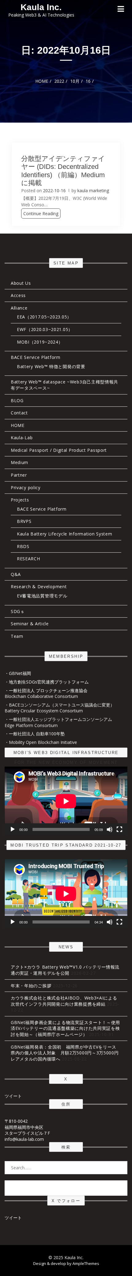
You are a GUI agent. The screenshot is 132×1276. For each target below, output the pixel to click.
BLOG (17, 400)
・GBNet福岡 (18, 673)
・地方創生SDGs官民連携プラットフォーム (47, 682)
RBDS (23, 546)
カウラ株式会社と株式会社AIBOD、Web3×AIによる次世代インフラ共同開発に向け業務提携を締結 (64, 1001)
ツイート (13, 1096)
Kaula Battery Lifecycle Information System (64, 534)
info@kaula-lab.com (24, 1139)
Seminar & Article (30, 624)
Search (66, 1187)
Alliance (19, 308)
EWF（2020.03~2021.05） (45, 329)
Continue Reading (40, 213)
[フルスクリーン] (119, 829)
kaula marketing (93, 190)
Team (17, 636)
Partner (19, 475)
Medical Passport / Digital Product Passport (59, 450)
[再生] (13, 829)
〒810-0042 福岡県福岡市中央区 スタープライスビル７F (27, 1127)
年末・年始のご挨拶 (31, 985)
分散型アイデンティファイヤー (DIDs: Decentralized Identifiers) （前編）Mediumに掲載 (63, 171)
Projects (20, 500)
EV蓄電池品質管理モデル (42, 596)
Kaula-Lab (22, 437)
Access (18, 295)
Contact (19, 413)
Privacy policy (26, 487)
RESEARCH (28, 559)
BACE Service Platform (35, 357)
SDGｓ (18, 611)
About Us (21, 283)
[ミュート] (110, 829)
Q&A (16, 574)
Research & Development (39, 586)
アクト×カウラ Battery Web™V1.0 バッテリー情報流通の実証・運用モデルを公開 (65, 970)
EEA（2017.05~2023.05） (44, 317)
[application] (66, 801)
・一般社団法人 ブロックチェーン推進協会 (46, 690)
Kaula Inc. (41, 7)
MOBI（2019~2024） (40, 342)
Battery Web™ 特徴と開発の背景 (51, 366)
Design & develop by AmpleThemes (66, 1263)
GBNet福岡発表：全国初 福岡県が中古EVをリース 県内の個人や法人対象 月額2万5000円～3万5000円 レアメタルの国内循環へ (67, 1053)
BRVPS (24, 521)
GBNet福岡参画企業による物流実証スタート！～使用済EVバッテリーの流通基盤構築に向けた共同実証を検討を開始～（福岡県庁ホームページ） (65, 1028)
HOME (18, 425)
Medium (19, 462)
